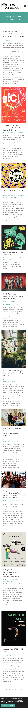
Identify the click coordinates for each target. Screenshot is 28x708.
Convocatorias (7, 257)
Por (18, 39)
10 (24, 689)
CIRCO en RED (6, 301)
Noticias (12, 39)
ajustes (20, 700)
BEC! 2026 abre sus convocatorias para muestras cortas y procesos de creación (13, 34)
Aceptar (4, 705)
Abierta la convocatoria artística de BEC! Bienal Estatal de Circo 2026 (11, 128)
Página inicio (11, 303)
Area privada (6, 39)
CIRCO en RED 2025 (15, 301)
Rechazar (11, 705)
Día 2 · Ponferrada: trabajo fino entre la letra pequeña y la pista (13, 373)
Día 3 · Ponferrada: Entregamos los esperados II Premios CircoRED (13, 296)
